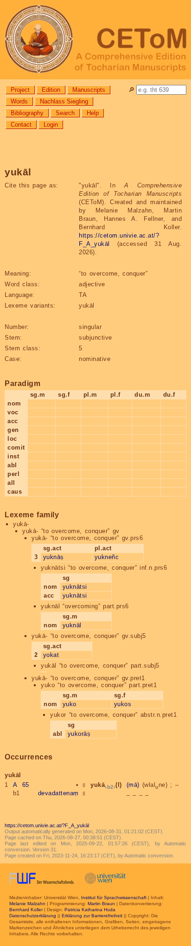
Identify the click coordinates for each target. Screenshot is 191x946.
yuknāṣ (53, 556)
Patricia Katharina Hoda (89, 909)
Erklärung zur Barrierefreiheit (92, 915)
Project (20, 89)
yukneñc (107, 556)
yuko (69, 704)
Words (19, 101)
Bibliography (27, 112)
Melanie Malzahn (27, 903)
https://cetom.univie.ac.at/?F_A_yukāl (47, 825)
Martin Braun (101, 903)
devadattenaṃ (58, 793)
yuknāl (72, 625)
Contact (21, 124)
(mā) (133, 784)
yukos (123, 704)
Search (65, 112)
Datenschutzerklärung (32, 915)
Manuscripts (88, 89)
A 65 (21, 784)
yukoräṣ (79, 733)
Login (51, 124)
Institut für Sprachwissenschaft (113, 897)
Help (93, 112)
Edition (51, 89)
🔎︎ (131, 89)
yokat (51, 654)
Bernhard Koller (26, 909)
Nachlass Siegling (64, 101)
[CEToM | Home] (95, 39)
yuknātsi (75, 586)
